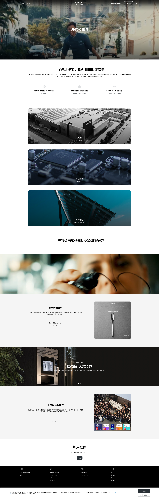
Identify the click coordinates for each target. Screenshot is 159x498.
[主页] (79, 3)
